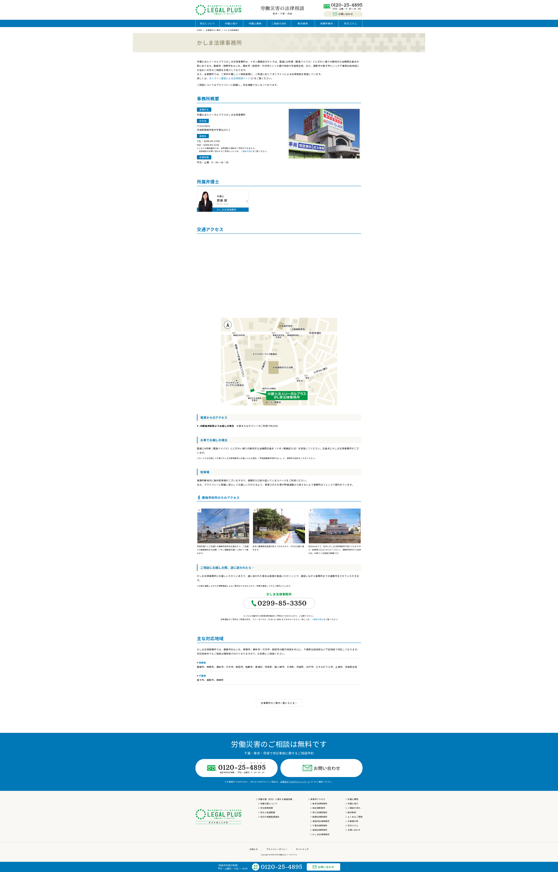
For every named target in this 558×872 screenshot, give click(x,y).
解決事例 (303, 23)
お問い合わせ (327, 768)
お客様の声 (353, 821)
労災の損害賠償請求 (269, 816)
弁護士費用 (255, 23)
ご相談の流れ (279, 23)
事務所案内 (326, 23)
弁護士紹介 (231, 23)
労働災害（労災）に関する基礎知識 (275, 799)
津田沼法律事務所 (320, 821)
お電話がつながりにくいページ (295, 781)
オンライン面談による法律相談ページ (229, 78)
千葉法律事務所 (319, 825)
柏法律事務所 (318, 807)
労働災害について (268, 803)
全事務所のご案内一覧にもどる (278, 703)
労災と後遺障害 (267, 812)
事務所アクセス (317, 799)
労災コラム (350, 23)
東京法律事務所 (319, 803)
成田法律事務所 (319, 829)
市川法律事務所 (319, 812)
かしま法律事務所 (320, 834)
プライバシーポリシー (277, 849)
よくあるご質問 (355, 816)
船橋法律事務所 (319, 816)
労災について (207, 23)
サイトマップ (302, 849)
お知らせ (253, 849)
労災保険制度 (266, 807)
